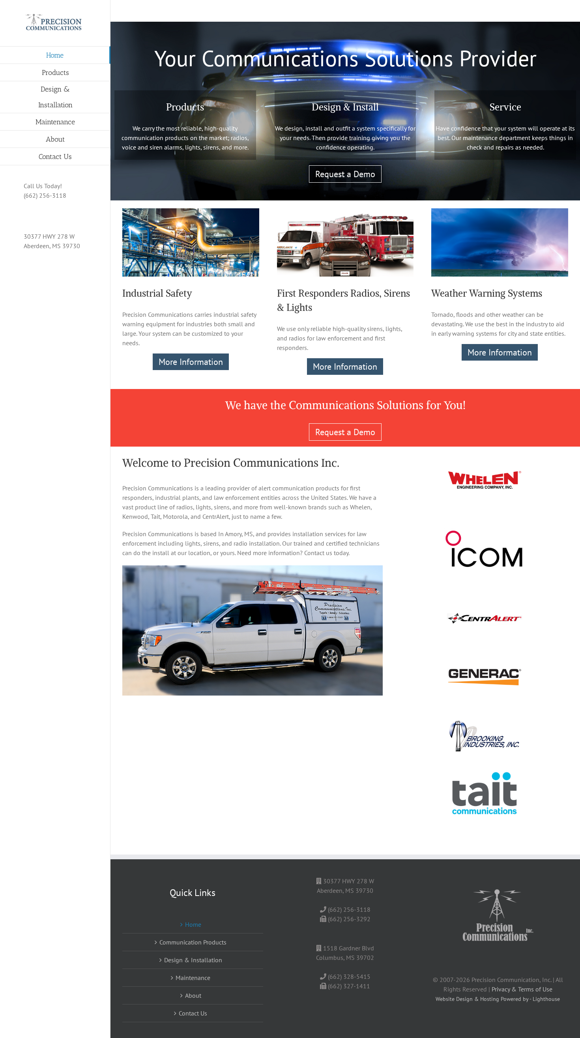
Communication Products (192, 942)
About (193, 995)
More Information (191, 361)
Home (193, 924)
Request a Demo (345, 174)
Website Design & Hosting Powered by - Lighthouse (498, 998)
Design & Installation (193, 960)
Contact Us (193, 1013)
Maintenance (193, 978)
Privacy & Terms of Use (522, 989)
